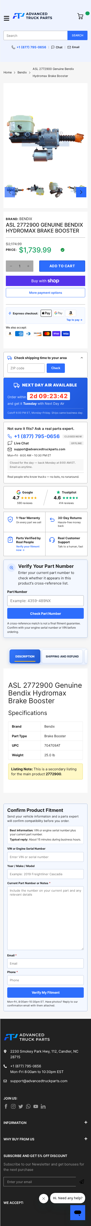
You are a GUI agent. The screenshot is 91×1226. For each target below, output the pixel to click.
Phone (12, 972)
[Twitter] (13, 1106)
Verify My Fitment (46, 992)
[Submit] (82, 1181)
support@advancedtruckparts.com (39, 449)
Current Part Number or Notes (29, 883)
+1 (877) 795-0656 (31, 47)
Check (55, 368)
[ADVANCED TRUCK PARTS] (42, 18)
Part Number (17, 592)
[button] (10, 192)
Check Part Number (45, 613)
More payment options (45, 292)
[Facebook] (6, 1106)
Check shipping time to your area (40, 358)
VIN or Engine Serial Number (26, 848)
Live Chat (48, 443)
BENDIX (25, 219)
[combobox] (46, 35)
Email (75, 47)
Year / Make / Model (21, 866)
